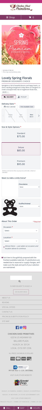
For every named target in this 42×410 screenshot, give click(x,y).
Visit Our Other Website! (21, 375)
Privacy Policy (6, 402)
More (4, 92)
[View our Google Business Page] (21, 328)
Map (21, 408)
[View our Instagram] (24, 328)
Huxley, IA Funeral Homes (12, 391)
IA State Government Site (29, 395)
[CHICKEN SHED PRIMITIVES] (21, 12)
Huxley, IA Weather (9, 395)
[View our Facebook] (17, 328)
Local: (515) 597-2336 (21, 348)
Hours (36, 408)
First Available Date (26, 107)
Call (7, 408)
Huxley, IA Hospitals (32, 391)
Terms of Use (36, 402)
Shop (12, 17)
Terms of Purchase (21, 402)
